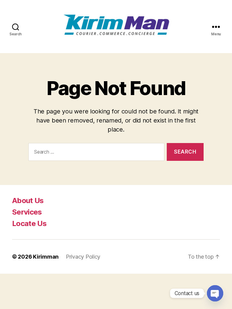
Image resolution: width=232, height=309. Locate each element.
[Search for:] (95, 153)
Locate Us (29, 223)
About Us (28, 200)
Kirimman (46, 256)
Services (27, 212)
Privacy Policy (83, 256)
